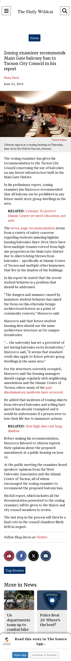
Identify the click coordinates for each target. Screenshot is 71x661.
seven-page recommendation (33, 228)
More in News (20, 585)
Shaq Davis (11, 77)
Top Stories (15, 570)
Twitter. (42, 537)
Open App (20, 654)
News (34, 38)
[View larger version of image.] (35, 114)
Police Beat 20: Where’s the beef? (50, 620)
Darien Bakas (59, 140)
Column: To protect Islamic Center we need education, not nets (37, 216)
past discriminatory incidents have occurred (33, 389)
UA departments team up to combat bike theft (18, 624)
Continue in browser (44, 654)
